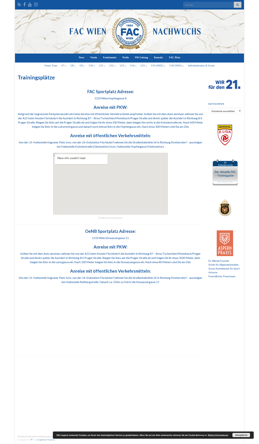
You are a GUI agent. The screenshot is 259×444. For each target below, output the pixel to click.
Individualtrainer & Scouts (201, 65)
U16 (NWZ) (157, 65)
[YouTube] (30, 3)
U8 (72, 65)
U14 (132, 65)
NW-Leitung (141, 57)
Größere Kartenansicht (110, 217)
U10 (91, 65)
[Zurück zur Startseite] (129, 32)
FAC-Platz (174, 57)
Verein (93, 57)
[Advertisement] (129, 400)
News (81, 57)
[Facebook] (24, 3)
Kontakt (158, 57)
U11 (101, 65)
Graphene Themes (46, 439)
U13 (122, 65)
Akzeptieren (241, 435)
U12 (111, 65)
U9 (81, 65)
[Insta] (36, 3)
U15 (143, 65)
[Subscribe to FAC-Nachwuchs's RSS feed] (19, 3)
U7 (63, 65)
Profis (125, 57)
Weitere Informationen (218, 435)
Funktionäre (109, 57)
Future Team (51, 65)
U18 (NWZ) (176, 65)
